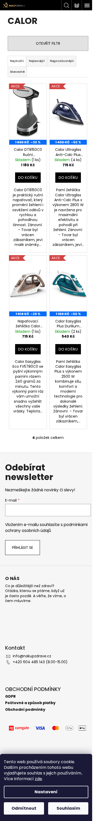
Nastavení (46, 792)
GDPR (10, 696)
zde (38, 779)
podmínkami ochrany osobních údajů (46, 527)
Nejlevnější (37, 61)
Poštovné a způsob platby (30, 703)
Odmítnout (24, 808)
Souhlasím (68, 808)
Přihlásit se (22, 547)
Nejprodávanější (62, 61)
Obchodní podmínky (25, 710)
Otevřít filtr (48, 43)
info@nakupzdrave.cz (32, 656)
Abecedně (17, 72)
